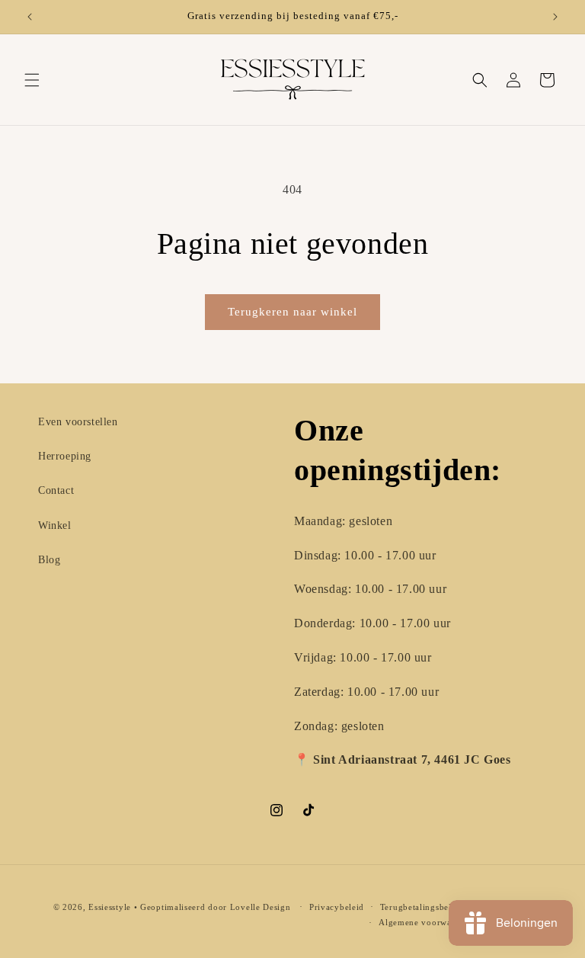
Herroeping (64, 456)
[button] (32, 80)
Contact (56, 490)
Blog (49, 560)
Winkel (55, 525)
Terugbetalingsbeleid (422, 907)
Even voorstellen (78, 422)
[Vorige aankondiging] (29, 17)
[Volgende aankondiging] (555, 17)
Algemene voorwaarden (426, 922)
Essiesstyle (109, 907)
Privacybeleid (336, 907)
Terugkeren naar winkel (292, 312)
